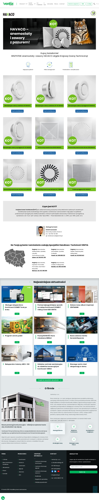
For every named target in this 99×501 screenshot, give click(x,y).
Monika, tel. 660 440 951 (58, 266)
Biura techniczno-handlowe (8, 463)
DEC (20, 475)
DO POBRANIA (39, 3)
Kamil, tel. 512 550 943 (77, 255)
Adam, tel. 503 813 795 (39, 257)
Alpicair (21, 469)
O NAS (45, 3)
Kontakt (5, 473)
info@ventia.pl (55, 475)
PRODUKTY (22, 4)
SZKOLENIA (50, 4)
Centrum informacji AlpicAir (40, 467)
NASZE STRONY (31, 3)
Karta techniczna (17, 111)
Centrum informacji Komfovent (40, 462)
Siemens (21, 472)
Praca (4, 470)
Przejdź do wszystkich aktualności (48, 380)
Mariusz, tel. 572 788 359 (39, 270)
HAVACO (21, 462)
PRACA (56, 4)
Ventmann (22, 465)
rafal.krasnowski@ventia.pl (55, 236)
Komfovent (22, 459)
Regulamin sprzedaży (41, 479)
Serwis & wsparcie (73, 4)
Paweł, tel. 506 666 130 (58, 255)
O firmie (5, 459)
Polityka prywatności (41, 482)
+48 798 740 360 (53, 234)
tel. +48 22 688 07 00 (57, 478)
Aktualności (6, 467)
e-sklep (89, 4)
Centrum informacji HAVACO (40, 472)
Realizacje (38, 476)
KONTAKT (62, 4)
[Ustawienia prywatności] (3, 498)
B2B (83, 4)
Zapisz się (82, 472)
